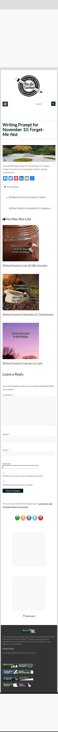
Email (6, 450)
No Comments (13, 186)
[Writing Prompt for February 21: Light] (21, 324)
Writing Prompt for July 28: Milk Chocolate (25, 265)
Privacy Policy (8, 648)
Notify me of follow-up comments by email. (23, 476)
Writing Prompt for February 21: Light (22, 363)
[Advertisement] (29, 38)
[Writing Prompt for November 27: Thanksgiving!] (21, 275)
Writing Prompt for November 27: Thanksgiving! (28, 314)
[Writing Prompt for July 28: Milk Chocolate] (21, 226)
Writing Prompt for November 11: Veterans (30, 208)
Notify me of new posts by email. (18, 484)
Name (6, 434)
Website (7, 463)
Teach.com (30, 616)
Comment (8, 395)
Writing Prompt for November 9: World (26, 197)
